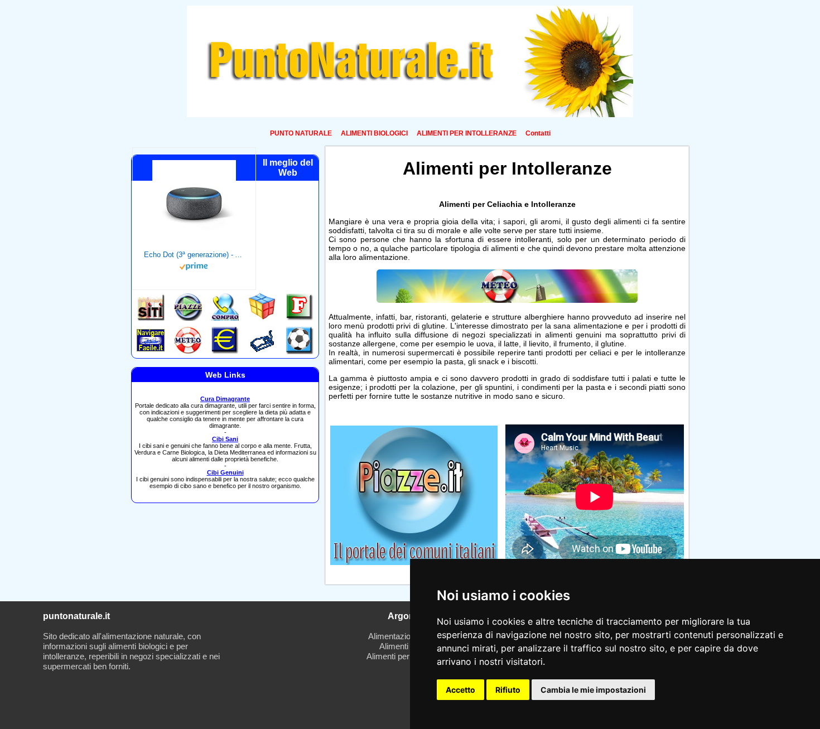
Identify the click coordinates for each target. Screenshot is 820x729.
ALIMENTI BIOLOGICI (374, 133)
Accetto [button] (460, 689)
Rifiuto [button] (507, 689)
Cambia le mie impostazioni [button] (593, 689)
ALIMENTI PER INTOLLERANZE (467, 133)
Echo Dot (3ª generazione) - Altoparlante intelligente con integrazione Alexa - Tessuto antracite (194, 254)
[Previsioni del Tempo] (507, 300)
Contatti (538, 133)
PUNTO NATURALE (301, 133)
